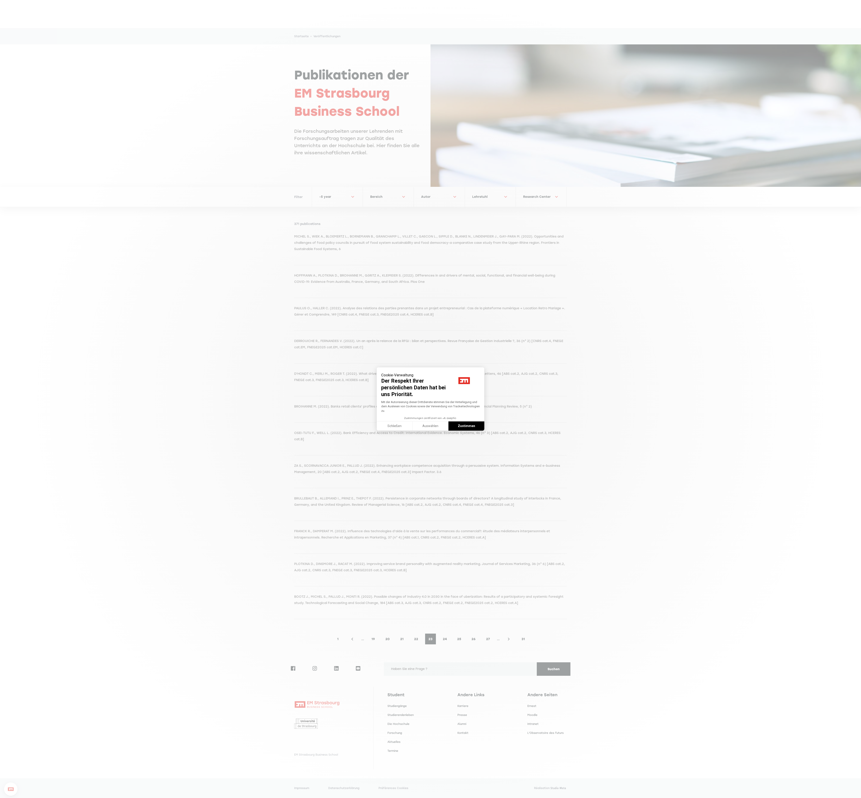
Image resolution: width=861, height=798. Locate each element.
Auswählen (430, 426)
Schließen (394, 426)
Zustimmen (466, 426)
